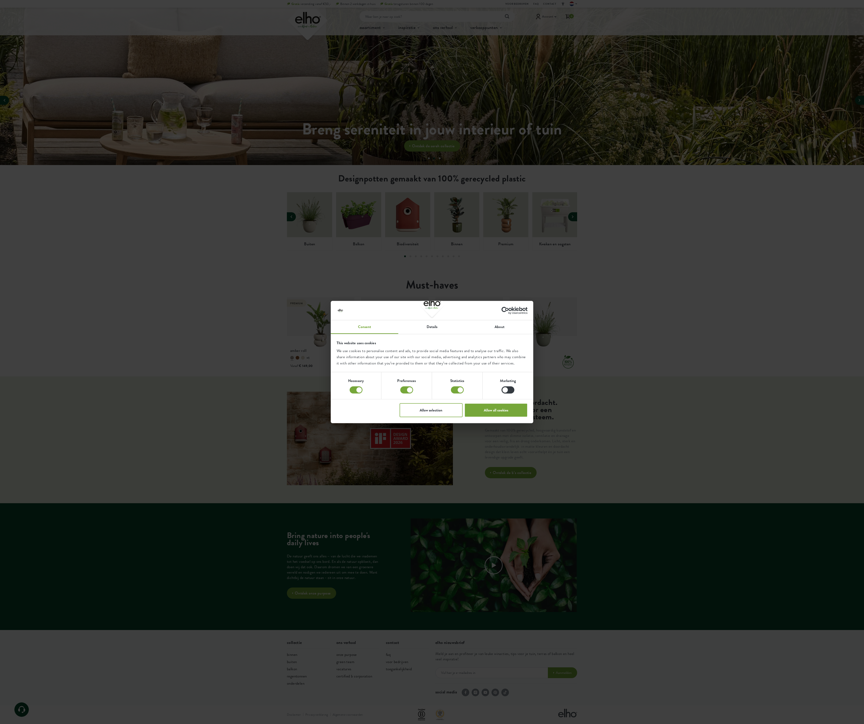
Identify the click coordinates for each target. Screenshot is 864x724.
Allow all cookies (496, 410)
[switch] (406, 389)
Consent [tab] (364, 326)
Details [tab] (432, 326)
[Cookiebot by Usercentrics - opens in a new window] (508, 310)
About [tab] (499, 326)
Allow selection (431, 410)
